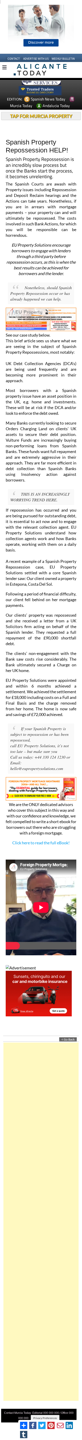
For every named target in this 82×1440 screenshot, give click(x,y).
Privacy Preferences (45, 1418)
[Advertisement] (41, 1222)
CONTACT (14, 59)
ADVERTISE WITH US (36, 59)
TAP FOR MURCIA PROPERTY (41, 116)
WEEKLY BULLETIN (63, 59)
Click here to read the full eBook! (41, 842)
